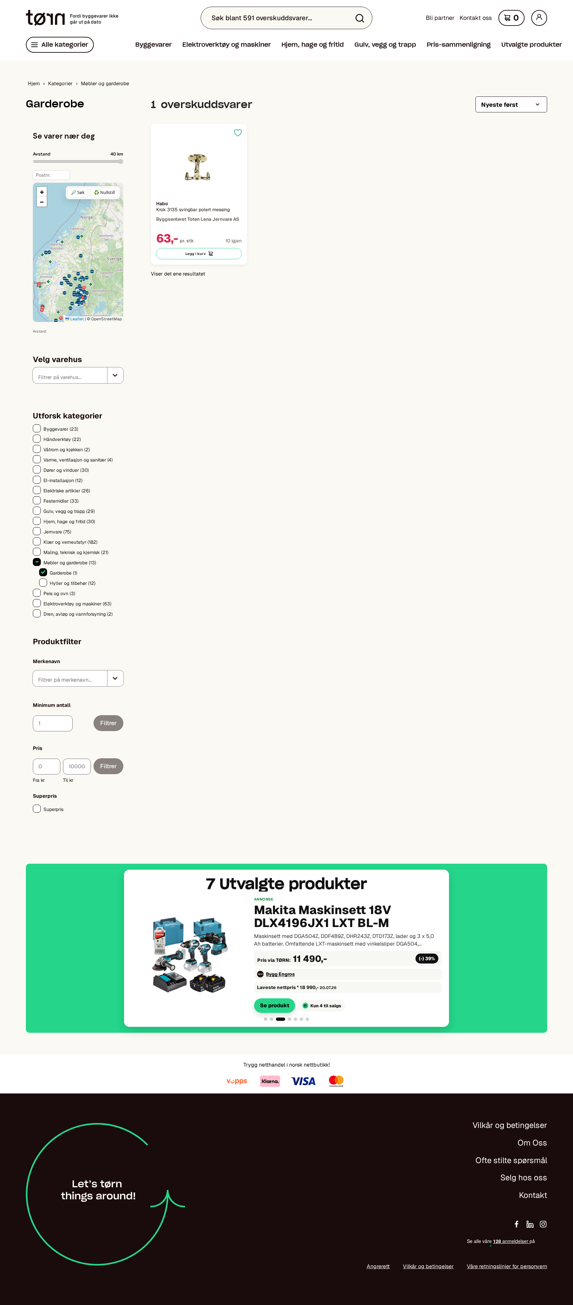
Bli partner (440, 18)
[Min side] (539, 18)
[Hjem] (45, 18)
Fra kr (39, 780)
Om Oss (532, 1143)
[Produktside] (199, 168)
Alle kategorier (64, 44)
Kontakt (533, 1195)
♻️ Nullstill (104, 192)
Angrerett (378, 1266)
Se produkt (274, 1005)
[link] (286, 955)
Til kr (68, 780)
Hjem (34, 83)
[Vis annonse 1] (265, 1019)
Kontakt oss (476, 18)
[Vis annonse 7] (307, 1019)
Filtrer (108, 723)
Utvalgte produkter (531, 44)
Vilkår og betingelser (510, 1125)
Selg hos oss (523, 1177)
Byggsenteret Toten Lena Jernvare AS (310, 974)
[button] (58, 312)
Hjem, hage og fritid (313, 44)
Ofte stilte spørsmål (511, 1160)
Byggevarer (153, 44)
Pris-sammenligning (459, 44)
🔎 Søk (78, 192)
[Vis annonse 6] (301, 1019)
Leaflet (76, 319)
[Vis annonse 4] (286, 1019)
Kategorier (60, 83)
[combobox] (78, 375)
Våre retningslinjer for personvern (507, 1266)
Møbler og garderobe (105, 83)
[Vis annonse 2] (271, 1019)
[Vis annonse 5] (295, 1019)
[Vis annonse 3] (277, 1019)
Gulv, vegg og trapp (385, 44)
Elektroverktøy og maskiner (226, 44)
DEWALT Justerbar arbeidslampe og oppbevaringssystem (317, 917)
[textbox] (72, 377)
